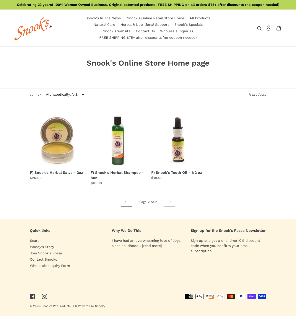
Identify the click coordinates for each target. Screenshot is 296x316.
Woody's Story (42, 247)
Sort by (35, 94)
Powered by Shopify (91, 306)
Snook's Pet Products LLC (59, 306)
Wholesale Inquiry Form (50, 266)
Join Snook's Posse (46, 253)
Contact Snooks (43, 259)
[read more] (152, 246)
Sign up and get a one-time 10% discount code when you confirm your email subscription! (225, 246)
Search (36, 241)
